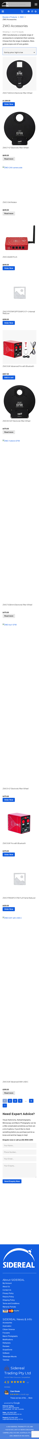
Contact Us (7, 1290)
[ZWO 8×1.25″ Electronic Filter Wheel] (19, 402)
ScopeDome (7, 1349)
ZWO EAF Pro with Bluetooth (14, 843)
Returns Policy (8, 1296)
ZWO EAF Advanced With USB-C (15, 1082)
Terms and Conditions (11, 1303)
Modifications (8, 1339)
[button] (36, 4)
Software (6, 1353)
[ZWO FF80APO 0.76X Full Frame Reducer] (19, 879)
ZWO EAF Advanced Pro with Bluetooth (18, 366)
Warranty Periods (9, 1306)
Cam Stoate (15, 1391)
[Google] (35, 11)
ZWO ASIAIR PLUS (10, 257)
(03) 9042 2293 (11, 1412)
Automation (7, 1326)
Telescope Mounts (10, 1356)
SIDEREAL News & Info (17, 1319)
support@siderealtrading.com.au (13, 1419)
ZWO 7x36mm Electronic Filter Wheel (17, 605)
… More (29, 1398)
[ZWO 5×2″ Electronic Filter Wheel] (19, 704)
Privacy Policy (8, 1293)
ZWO (22, 17)
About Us (6, 1286)
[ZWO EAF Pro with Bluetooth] (19, 824)
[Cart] (22, 11)
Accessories (7, 1322)
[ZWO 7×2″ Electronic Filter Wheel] (19, 128)
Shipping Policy (9, 1300)
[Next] (5, 1106)
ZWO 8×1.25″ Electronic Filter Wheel (16, 421)
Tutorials (6, 1360)
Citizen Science (9, 1329)
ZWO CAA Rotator (10, 202)
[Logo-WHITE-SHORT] (5, 5)
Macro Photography (10, 1336)
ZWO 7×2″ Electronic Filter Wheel (16, 148)
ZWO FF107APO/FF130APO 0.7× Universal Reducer (19, 312)
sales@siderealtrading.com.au (12, 1414)
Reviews (6, 1346)
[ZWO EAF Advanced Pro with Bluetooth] (19, 347)
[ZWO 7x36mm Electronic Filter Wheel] (19, 520)
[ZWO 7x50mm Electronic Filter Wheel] (19, 74)
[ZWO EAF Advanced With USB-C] (19, 997)
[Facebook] (28, 11)
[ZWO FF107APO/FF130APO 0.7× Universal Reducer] (19, 292)
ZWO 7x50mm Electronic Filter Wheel (17, 93)
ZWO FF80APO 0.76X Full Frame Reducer (19, 898)
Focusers (6, 1332)
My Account (7, 1283)
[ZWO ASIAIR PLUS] (19, 238)
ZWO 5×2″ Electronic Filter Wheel (15, 789)
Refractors (7, 1343)
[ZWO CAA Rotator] (19, 183)
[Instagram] (32, 11)
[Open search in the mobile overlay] (18, 4)
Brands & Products (10, 17)
